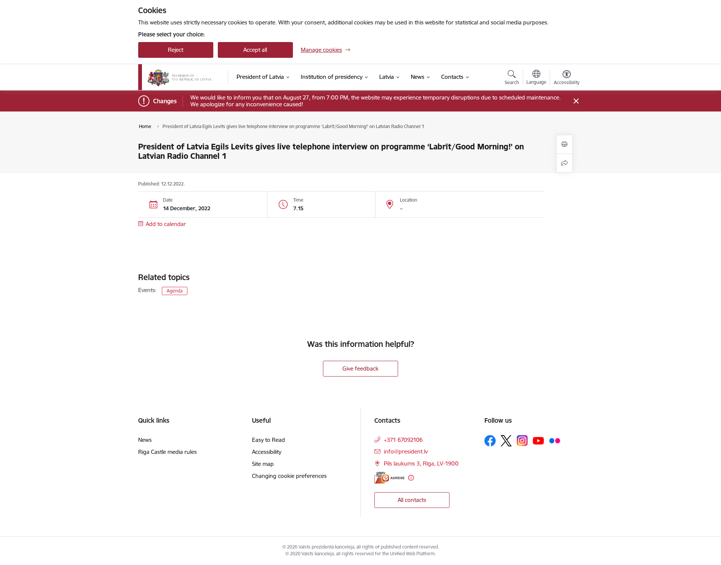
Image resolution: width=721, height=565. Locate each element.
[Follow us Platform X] (506, 440)
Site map (263, 463)
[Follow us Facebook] (490, 440)
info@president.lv (406, 451)
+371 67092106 (403, 439)
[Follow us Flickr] (554, 440)
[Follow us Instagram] (522, 440)
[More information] (411, 478)
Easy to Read (268, 439)
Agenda (175, 291)
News (145, 439)
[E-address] (389, 478)
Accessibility (266, 451)
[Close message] (575, 101)
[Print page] (564, 144)
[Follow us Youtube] (538, 440)
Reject (175, 49)
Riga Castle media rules (167, 451)
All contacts (412, 499)
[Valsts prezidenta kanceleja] (180, 77)
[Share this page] (564, 163)
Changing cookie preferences (289, 475)
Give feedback (360, 368)
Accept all (255, 49)
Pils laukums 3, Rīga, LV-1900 (421, 463)
